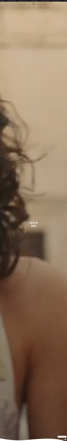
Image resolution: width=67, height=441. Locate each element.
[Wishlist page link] (59, 3)
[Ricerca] (63, 3)
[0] (64, 3)
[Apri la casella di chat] (65, 439)
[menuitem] (17, 6)
